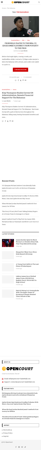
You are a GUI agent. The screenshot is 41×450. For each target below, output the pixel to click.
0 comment (28, 77)
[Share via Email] (25, 80)
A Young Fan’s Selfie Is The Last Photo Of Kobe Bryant (27, 265)
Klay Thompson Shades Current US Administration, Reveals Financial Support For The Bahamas (17, 95)
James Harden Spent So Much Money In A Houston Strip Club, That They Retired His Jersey (27, 242)
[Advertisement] (20, 153)
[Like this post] (15, 80)
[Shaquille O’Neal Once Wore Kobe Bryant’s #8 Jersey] (8, 255)
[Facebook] (16, 447)
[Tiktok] (25, 447)
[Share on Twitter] (20, 80)
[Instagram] (19, 447)
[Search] (39, 2)
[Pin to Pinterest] (23, 80)
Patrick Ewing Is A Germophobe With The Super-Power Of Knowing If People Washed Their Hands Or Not (27, 293)
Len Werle (24, 51)
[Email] (22, 447)
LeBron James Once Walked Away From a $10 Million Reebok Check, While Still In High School (26, 279)
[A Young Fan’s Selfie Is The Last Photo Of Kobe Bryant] (8, 267)
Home (4, 8)
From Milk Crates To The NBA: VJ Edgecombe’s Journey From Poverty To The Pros (20, 45)
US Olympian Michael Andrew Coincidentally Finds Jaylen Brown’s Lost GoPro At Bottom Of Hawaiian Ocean (19, 188)
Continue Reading (20, 69)
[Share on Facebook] (18, 80)
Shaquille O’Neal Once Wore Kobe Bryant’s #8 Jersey (26, 253)
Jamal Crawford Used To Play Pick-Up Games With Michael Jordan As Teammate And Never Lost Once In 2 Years (20, 221)
